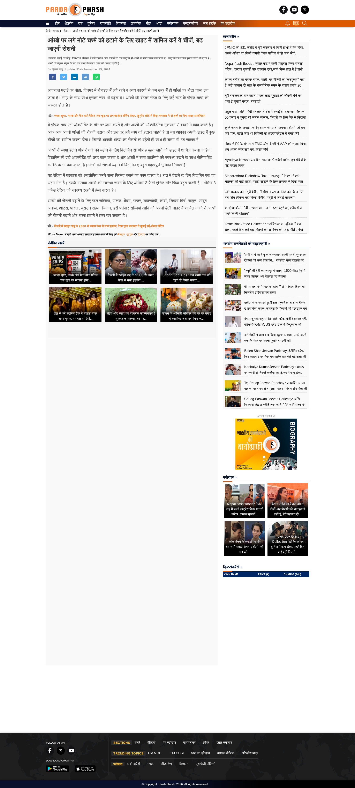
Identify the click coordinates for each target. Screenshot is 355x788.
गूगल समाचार (224, 742)
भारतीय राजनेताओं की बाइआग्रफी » (246, 244)
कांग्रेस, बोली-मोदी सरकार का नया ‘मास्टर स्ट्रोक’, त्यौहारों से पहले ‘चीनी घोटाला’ (263, 211)
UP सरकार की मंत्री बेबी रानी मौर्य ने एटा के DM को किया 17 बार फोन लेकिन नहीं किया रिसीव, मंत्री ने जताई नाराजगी (264, 195)
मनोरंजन (172, 23)
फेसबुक (120, 234)
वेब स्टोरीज (227, 23)
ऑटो (158, 23)
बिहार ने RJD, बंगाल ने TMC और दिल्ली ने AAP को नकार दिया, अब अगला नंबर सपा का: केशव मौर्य (266, 147)
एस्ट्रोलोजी (189, 23)
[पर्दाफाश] (75, 15)
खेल (148, 23)
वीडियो (152, 742)
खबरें (137, 742)
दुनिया (91, 23)
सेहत (65, 30)
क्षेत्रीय (68, 23)
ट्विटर (141, 234)
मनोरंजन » (230, 477)
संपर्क (150, 764)
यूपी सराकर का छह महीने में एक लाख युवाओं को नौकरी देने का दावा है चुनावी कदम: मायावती (263, 98)
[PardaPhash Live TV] (296, 24)
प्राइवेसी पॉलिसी (205, 764)
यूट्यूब (129, 234)
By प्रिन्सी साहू (56, 69)
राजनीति (105, 23)
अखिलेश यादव (250, 753)
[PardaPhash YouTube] (294, 12)
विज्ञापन (183, 764)
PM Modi (155, 753)
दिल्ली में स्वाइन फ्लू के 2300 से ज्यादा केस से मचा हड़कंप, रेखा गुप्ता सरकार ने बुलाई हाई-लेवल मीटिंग (109, 226)
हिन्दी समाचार (52, 30)
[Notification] (287, 25)
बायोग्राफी (189, 742)
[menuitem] (57, 23)
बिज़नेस (120, 23)
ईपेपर (206, 742)
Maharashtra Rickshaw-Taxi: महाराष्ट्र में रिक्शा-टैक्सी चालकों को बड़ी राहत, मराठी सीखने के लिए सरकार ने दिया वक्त (264, 179)
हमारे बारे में (133, 764)
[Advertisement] (132, 376)
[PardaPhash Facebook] (283, 12)
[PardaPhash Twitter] (305, 12)
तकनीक (135, 23)
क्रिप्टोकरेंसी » (233, 567)
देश (80, 23)
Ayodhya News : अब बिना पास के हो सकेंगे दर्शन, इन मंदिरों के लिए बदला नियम (266, 163)
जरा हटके (208, 23)
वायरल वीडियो (225, 753)
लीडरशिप (166, 764)
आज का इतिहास (200, 753)
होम (57, 23)
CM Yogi (177, 753)
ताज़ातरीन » (231, 37)
